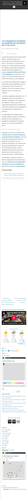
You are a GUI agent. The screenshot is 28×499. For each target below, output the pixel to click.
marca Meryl (20, 166)
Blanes (8, 178)
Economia (4, 436)
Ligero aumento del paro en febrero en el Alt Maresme (20, 300)
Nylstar (22, 178)
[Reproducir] (3, 323)
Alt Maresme (4, 429)
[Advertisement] (14, 25)
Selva (3, 438)
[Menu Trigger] (25, 3)
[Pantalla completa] (24, 323)
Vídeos (3, 445)
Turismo (3, 443)
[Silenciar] (22, 323)
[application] (14, 318)
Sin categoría (4, 440)
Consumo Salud (5, 433)
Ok (14, 7)
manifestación (18, 178)
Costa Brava (4, 435)
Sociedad (4, 442)
